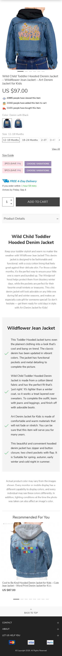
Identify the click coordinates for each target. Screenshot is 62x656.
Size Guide (8, 155)
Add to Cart (38, 201)
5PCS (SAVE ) (13, 170)
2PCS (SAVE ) (13, 164)
